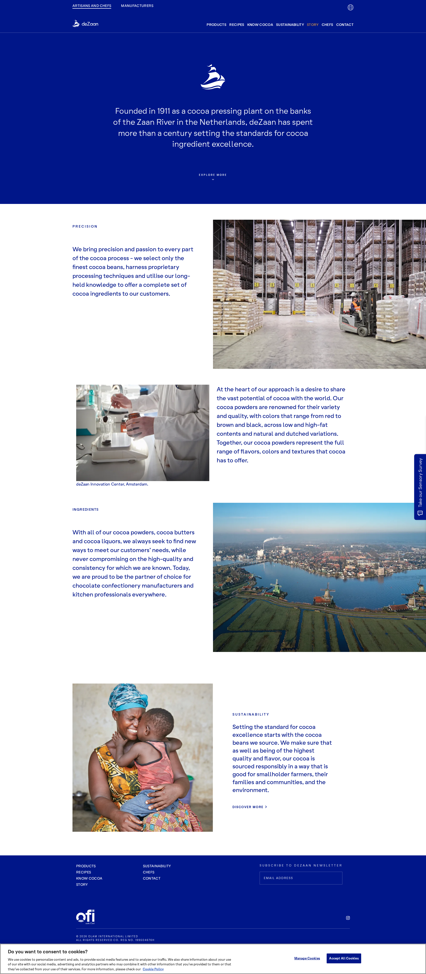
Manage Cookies (307, 958)
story (313, 24)
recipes (236, 24)
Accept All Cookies (343, 958)
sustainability (290, 24)
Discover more (248, 807)
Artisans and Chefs (91, 5)
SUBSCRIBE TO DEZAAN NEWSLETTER (301, 865)
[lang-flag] (351, 7)
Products (86, 866)
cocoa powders (237, 406)
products (216, 24)
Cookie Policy (153, 969)
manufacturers (137, 5)
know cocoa (260, 24)
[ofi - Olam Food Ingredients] (88, 917)
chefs (327, 24)
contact (345, 24)
